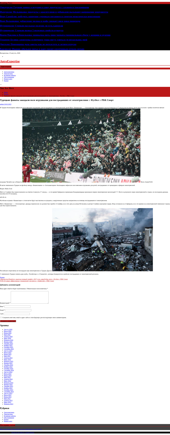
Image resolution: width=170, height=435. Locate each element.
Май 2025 (7, 356)
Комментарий (5, 303)
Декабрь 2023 (8, 386)
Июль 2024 (7, 374)
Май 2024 (7, 377)
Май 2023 (7, 399)
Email (2, 310)
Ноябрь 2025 (8, 345)
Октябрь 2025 (8, 347)
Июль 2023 (7, 395)
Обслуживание (9, 77)
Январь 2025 (8, 363)
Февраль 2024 (8, 383)
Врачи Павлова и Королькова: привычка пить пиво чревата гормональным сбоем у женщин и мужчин (55, 35)
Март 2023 (7, 402)
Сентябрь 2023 (9, 391)
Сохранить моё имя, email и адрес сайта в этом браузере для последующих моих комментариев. (34, 317)
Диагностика (8, 73)
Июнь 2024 (7, 375)
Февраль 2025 (8, 361)
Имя (2, 306)
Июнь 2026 (7, 333)
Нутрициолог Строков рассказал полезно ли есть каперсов (31, 25)
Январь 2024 (8, 384)
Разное (6, 81)
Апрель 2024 (8, 379)
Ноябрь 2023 (8, 388)
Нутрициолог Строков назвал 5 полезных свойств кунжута (31, 30)
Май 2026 (7, 335)
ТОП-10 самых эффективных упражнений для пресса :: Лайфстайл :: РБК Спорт (27, 281)
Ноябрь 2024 (8, 367)
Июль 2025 (7, 352)
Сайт (1, 314)
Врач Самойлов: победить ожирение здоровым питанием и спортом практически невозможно (50, 16)
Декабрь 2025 (8, 343)
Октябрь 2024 (8, 368)
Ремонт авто (8, 79)
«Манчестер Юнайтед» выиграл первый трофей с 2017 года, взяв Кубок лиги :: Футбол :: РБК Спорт (34, 279)
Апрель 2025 (8, 358)
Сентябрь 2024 (9, 370)
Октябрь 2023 (8, 390)
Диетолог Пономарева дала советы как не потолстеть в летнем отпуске (38, 44)
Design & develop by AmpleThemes (23, 432)
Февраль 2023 (8, 404)
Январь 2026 (8, 342)
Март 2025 (7, 359)
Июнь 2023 (7, 397)
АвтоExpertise (10, 61)
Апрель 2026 (8, 336)
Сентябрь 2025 (9, 349)
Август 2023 (8, 393)
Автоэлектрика (9, 72)
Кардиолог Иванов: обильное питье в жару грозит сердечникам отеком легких (42, 49)
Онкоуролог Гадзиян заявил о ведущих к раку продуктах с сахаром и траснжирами (44, 7)
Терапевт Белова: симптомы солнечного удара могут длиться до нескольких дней (43, 39)
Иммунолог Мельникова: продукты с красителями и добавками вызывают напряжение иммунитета (54, 12)
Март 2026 (7, 338)
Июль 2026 (7, 331)
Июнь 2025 (7, 354)
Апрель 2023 (8, 400)
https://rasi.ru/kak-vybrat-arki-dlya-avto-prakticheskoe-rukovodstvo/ (21, 429)
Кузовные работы (10, 75)
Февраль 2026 (8, 340)
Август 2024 (8, 372)
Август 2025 (8, 351)
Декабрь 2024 (8, 365)
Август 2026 (8, 329)
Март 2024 (7, 381)
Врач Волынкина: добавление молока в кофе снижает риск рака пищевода (40, 21)
